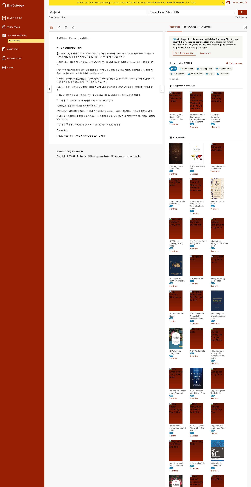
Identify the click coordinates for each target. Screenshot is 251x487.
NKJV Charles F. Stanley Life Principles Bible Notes (217, 354)
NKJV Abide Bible (197, 351)
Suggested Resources (184, 85)
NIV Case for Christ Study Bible (198, 242)
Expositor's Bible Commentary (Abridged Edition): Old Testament (198, 118)
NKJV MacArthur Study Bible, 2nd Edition (197, 428)
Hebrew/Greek (189, 26)
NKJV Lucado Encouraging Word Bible (177, 428)
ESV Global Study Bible (197, 167)
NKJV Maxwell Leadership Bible (218, 427)
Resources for (180, 63)
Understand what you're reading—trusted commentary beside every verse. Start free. (136, 2)
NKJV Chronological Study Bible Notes (177, 392)
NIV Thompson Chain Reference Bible (218, 315)
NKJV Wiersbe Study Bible (217, 464)
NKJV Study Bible (197, 463)
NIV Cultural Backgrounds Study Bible (219, 243)
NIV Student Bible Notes (177, 314)
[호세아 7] (162, 89)
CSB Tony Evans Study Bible (176, 167)
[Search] (242, 12)
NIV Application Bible (217, 202)
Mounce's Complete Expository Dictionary (215, 118)
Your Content (204, 26)
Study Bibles (179, 137)
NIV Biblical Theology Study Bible (176, 243)
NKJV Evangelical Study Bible (218, 392)
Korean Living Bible (66, 151)
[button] (236, 2)
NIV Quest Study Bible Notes (218, 279)
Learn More (205, 53)
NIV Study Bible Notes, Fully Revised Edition (176, 117)
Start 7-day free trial (184, 53)
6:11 (61, 135)
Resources (175, 26)
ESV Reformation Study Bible (218, 167)
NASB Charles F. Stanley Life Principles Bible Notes (197, 205)
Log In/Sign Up (239, 2)
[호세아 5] (49, 89)
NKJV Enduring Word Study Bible (197, 392)
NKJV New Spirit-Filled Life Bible (176, 464)
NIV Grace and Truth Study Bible (177, 279)
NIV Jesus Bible (196, 278)
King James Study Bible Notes (177, 202)
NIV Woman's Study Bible (175, 352)
